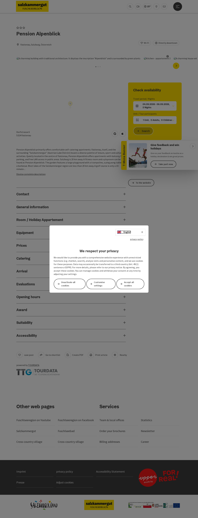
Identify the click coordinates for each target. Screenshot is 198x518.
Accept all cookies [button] (129, 284)
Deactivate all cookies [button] (68, 284)
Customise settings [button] (99, 284)
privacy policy (136, 239)
